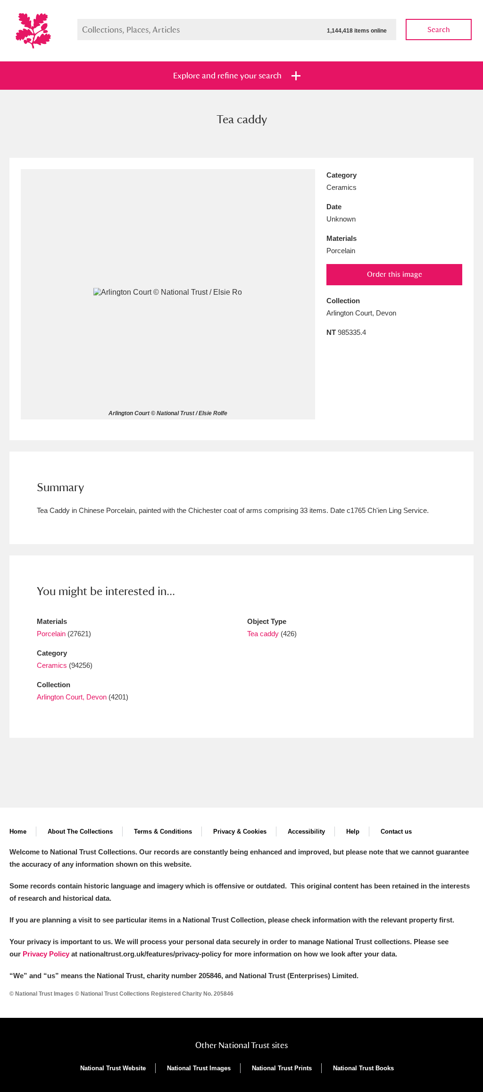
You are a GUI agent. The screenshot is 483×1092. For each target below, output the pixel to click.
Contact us (396, 831)
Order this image (394, 274)
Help (352, 831)
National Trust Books (363, 1068)
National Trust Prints (282, 1068)
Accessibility (306, 831)
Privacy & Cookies (239, 831)
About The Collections (80, 831)
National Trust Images (199, 1068)
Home (17, 831)
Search (438, 29)
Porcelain (51, 634)
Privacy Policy (46, 954)
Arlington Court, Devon (72, 697)
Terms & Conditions (163, 831)
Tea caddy (263, 634)
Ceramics (52, 665)
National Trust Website (113, 1068)
